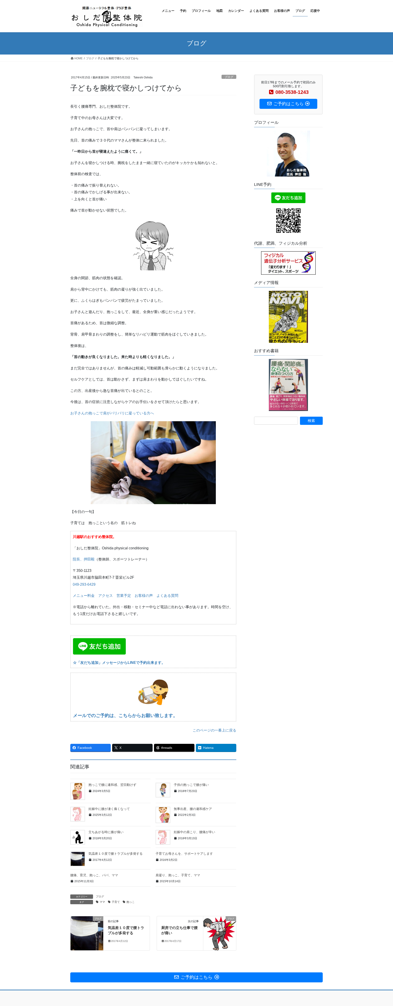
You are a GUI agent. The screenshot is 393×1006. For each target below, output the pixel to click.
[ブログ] (87, 933)
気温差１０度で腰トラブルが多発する (115, 853)
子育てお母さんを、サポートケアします (184, 853)
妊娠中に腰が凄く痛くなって (109, 809)
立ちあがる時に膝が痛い (105, 832)
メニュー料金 (84, 596)
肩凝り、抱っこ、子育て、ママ (178, 875)
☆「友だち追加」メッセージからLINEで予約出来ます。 (119, 663)
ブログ (228, 77)
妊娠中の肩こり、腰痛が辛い (194, 832)
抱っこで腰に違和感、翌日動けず (112, 785)
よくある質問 (167, 596)
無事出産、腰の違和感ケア (193, 809)
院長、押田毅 (84, 559)
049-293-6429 (84, 584)
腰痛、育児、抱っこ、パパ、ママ (94, 875)
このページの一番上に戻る (214, 730)
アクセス (105, 596)
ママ (102, 902)
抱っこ (130, 902)
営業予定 (123, 596)
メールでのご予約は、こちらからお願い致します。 (125, 715)
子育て (116, 902)
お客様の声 (144, 596)
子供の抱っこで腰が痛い (191, 785)
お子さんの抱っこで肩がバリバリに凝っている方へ (112, 413)
